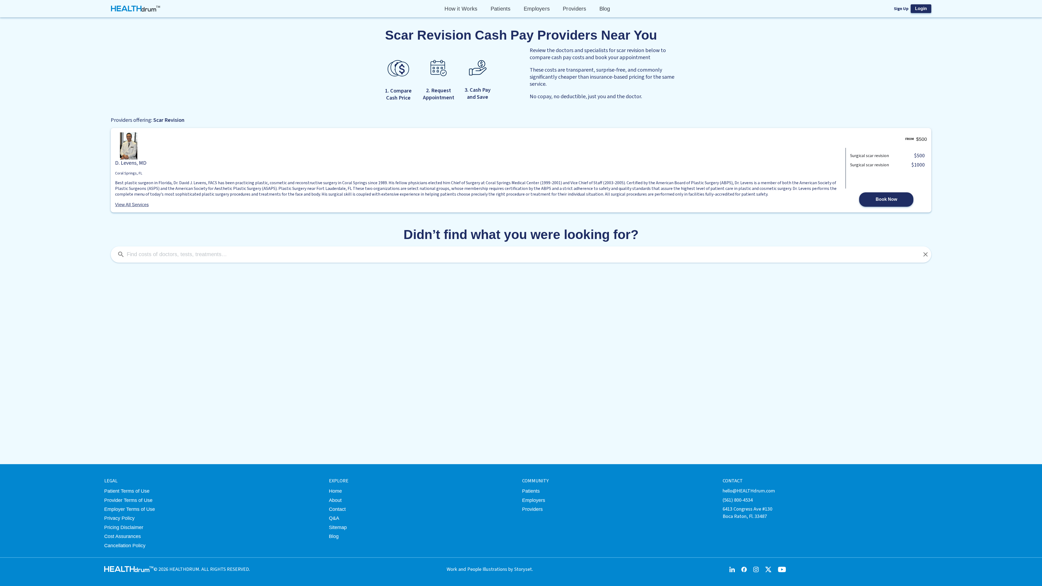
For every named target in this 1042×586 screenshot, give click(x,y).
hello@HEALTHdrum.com (749, 490)
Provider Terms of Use (128, 500)
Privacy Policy (119, 518)
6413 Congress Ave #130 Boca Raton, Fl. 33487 (747, 512)
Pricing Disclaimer (123, 527)
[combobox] (521, 254)
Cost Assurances (122, 536)
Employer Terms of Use (129, 509)
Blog (604, 9)
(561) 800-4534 (738, 500)
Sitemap (338, 527)
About (335, 500)
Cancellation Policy (124, 545)
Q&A (334, 518)
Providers (574, 9)
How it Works (460, 9)
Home (335, 491)
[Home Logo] (136, 9)
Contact (337, 509)
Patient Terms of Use (127, 491)
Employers (537, 9)
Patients (501, 9)
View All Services (132, 204)
